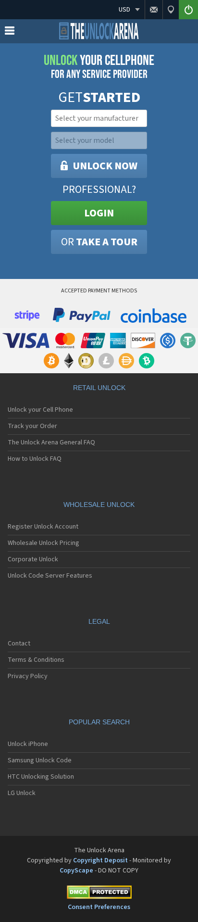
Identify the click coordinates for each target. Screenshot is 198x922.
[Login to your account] (188, 9)
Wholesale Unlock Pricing (43, 543)
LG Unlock (22, 793)
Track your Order (32, 426)
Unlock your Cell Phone (40, 410)
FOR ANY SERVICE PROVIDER (99, 67)
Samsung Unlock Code (40, 760)
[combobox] (98, 118)
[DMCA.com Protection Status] (99, 893)
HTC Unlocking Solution (41, 777)
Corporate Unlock (33, 559)
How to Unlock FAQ (35, 459)
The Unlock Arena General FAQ (51, 442)
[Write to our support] (153, 9)
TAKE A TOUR (99, 242)
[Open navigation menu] (9, 33)
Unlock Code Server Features (50, 576)
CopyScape (76, 870)
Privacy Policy (28, 676)
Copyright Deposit (100, 860)
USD (124, 9)
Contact (19, 643)
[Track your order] (170, 9)
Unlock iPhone (28, 744)
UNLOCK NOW (105, 166)
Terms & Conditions (36, 660)
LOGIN (99, 213)
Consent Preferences (99, 907)
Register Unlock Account (43, 526)
